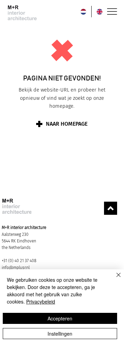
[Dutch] (83, 11)
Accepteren (60, 318)
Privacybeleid (40, 301)
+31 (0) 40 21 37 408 (19, 260)
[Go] (110, 208)
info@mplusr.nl (16, 267)
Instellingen (60, 333)
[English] (99, 11)
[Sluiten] (114, 279)
